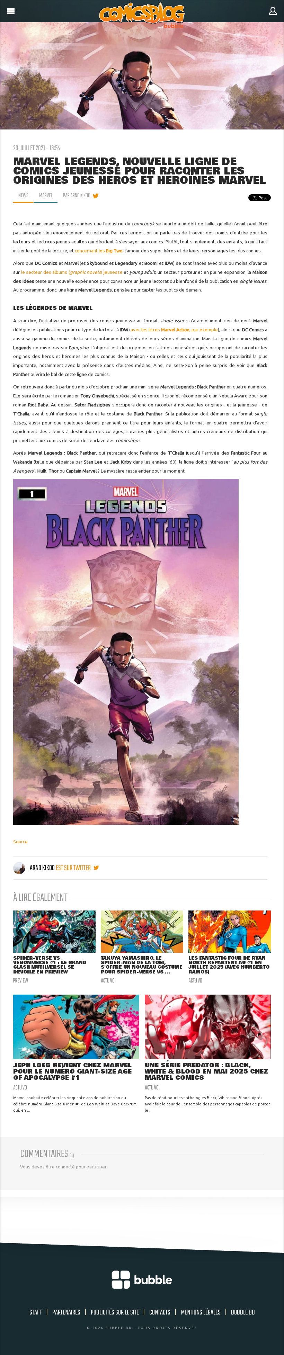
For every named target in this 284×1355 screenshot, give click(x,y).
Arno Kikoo (42, 868)
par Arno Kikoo (76, 195)
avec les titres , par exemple (174, 329)
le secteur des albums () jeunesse (72, 272)
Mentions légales (201, 1312)
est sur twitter (74, 868)
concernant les (99, 250)
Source (20, 841)
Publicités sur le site (115, 1312)
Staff (35, 1312)
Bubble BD (243, 1312)
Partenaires (66, 1312)
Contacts (159, 1312)
